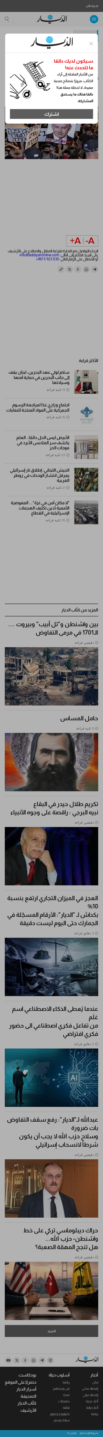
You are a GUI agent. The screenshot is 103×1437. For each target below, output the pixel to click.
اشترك (51, 114)
